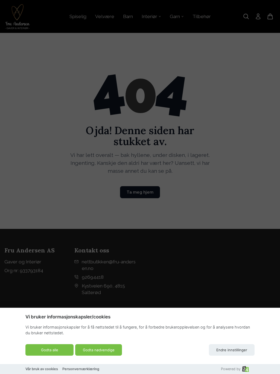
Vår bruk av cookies (41, 369)
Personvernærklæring (80, 369)
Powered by (231, 369)
